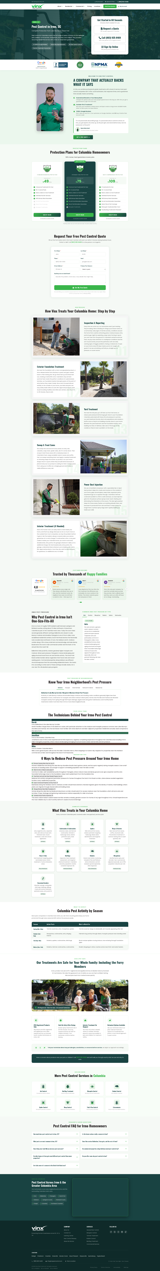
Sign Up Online (47, 215)
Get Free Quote (110, 6)
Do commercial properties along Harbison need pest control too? (100, 1149)
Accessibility (117, 1267)
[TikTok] (125, 1231)
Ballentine (60, 687)
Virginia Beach (101, 1256)
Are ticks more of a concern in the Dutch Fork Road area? (49, 1165)
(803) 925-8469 (76, 242)
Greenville (55, 1256)
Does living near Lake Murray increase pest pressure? (48, 1149)
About (60, 6)
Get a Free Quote (82, 137)
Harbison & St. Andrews (88, 687)
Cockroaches (118, 615)
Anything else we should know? (62, 273)
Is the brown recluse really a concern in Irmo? (95, 1134)
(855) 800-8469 (123, 2)
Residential (69, 6)
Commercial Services (93, 1244)
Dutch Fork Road (76, 687)
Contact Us (67, 1233)
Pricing (89, 6)
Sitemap (126, 1267)
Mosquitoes (97, 615)
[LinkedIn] (114, 1231)
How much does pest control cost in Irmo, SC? (46, 1134)
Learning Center (68, 1236)
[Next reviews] (126, 588)
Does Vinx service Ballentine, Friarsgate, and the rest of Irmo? (99, 1141)
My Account (99, 1)
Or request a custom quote (47, 218)
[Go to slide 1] (79, 602)
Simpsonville (83, 1256)
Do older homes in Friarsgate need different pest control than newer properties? (52, 1157)
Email (82, 258)
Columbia (48, 1256)
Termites (90, 615)
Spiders (111, 615)
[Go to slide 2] (81, 602)
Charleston (40, 1256)
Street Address (58, 266)
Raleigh (34, 1256)
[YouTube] (122, 1231)
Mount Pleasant (73, 1256)
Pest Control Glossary (70, 1238)
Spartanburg (91, 1256)
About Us (66, 1230)
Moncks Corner (63, 1256)
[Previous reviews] (50, 588)
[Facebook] (111, 1231)
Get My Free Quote (80, 288)
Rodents (105, 615)
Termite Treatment (92, 1236)
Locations (98, 6)
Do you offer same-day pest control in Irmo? (94, 1156)
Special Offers (111, 1)
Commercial (80, 6)
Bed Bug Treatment (92, 1241)
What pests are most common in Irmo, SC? (45, 1141)
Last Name (84, 251)
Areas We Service (69, 1241)
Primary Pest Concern (86, 266)
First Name (57, 251)
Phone (56, 258)
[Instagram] (118, 1231)
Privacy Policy (87, 293)
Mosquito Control (92, 1233)
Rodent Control (91, 1238)
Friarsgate (67, 687)
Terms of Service (105, 1267)
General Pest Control (93, 1230)
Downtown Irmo (99, 687)
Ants (85, 615)
